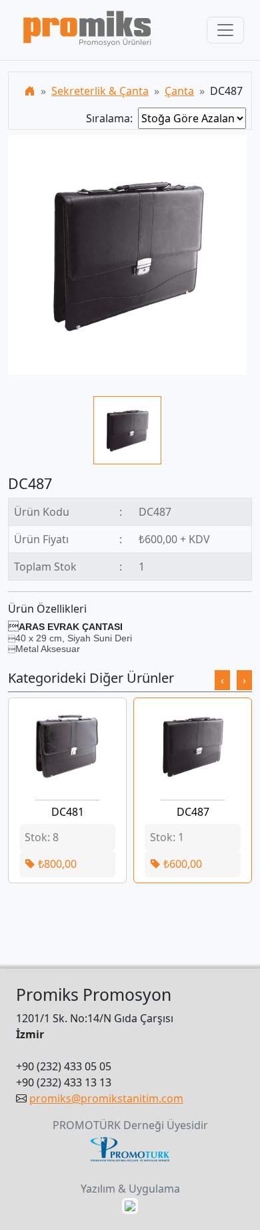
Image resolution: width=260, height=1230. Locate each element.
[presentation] (222, 680)
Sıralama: (112, 118)
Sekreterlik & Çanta (100, 91)
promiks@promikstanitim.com (106, 1098)
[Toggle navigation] (225, 30)
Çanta (179, 91)
